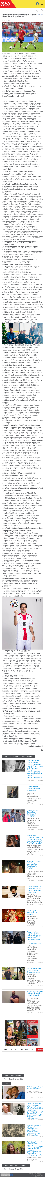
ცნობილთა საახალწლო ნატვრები (32, 912)
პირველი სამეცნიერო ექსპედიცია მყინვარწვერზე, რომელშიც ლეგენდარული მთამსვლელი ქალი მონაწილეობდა (34, 1130)
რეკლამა (40, 1174)
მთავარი (32, 1174)
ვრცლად (40, 780)
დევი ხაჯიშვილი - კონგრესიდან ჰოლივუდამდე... (34, 970)
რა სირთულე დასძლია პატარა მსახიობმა (35, 1087)
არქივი (40, 1050)
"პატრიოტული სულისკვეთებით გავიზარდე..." (33, 788)
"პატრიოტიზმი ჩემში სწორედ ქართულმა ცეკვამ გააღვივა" (35, 994)
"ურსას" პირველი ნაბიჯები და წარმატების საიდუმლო (33, 813)
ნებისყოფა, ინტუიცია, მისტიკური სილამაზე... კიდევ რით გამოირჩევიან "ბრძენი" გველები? (35, 839)
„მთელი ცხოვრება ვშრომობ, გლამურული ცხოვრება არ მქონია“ (34, 865)
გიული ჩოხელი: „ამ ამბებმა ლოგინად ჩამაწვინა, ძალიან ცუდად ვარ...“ (34, 889)
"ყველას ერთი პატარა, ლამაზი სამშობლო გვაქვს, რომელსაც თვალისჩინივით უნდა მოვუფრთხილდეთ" (34, 937)
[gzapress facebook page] (37, 3)
